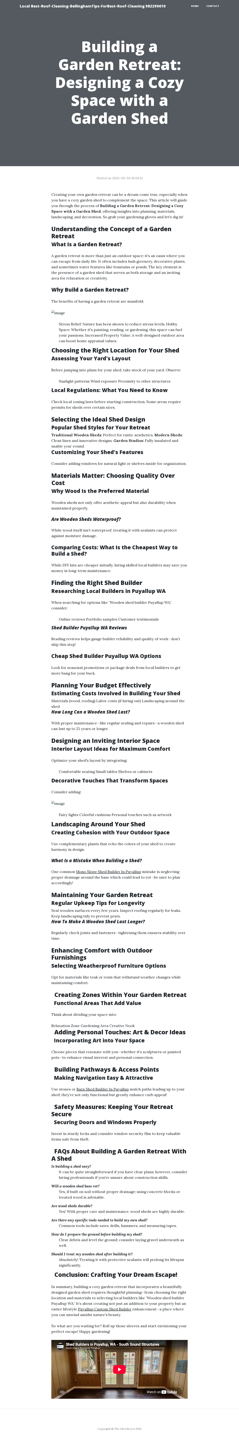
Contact (212, 6)
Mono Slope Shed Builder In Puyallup (108, 871)
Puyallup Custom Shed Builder (104, 1309)
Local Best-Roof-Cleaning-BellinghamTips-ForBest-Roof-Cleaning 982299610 (93, 6)
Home (195, 6)
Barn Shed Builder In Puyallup (103, 1089)
